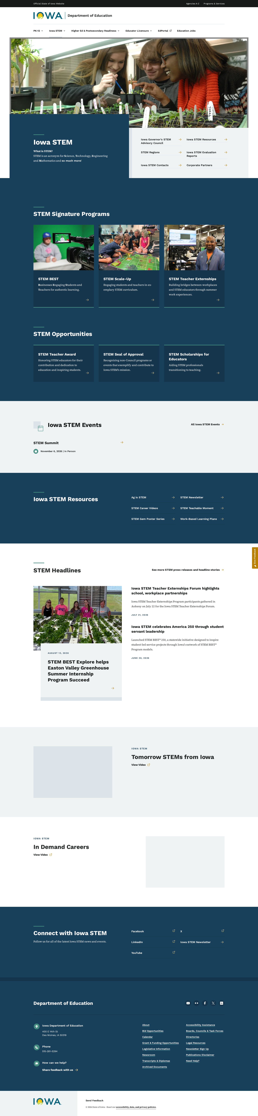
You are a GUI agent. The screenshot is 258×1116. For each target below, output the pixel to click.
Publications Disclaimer (200, 1054)
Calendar (147, 1036)
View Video (138, 764)
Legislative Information (156, 1048)
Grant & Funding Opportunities (160, 1042)
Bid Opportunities (152, 1031)
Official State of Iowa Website (48, 3)
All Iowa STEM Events (205, 424)
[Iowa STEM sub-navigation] (64, 30)
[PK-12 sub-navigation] (42, 30)
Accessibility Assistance (200, 1025)
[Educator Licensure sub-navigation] (151, 30)
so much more (71, 160)
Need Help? (192, 1060)
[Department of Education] (48, 15)
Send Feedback (94, 1100)
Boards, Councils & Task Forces (204, 1031)
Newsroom (148, 1054)
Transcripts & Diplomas (156, 1060)
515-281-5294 (49, 1051)
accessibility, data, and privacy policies (136, 1107)
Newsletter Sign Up (197, 1048)
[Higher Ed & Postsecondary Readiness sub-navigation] (118, 30)
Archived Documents (154, 1066)
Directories (192, 1036)
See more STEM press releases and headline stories (186, 569)
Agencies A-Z (192, 3)
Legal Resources (195, 1042)
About (145, 1025)
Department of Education (90, 15)
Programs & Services (214, 3)
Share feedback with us (57, 1069)
